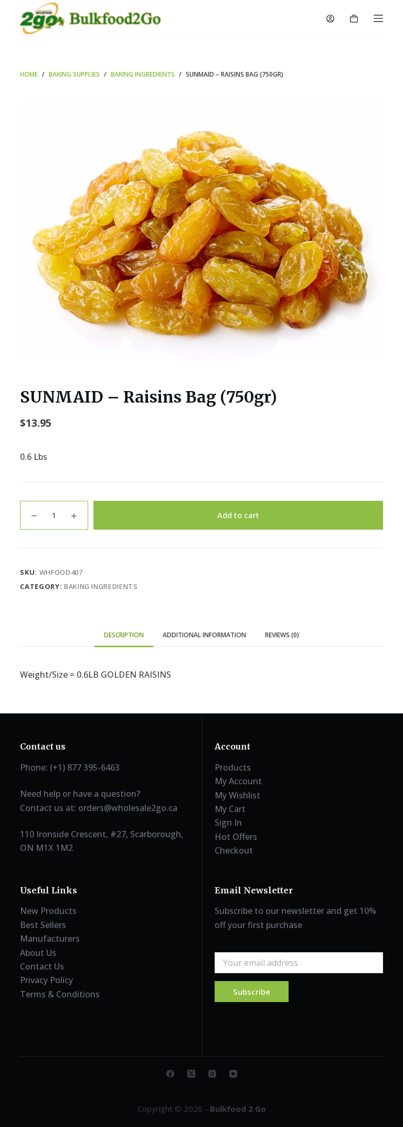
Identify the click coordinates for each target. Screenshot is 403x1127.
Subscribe (251, 991)
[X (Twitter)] (191, 1074)
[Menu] (378, 18)
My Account (238, 781)
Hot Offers (236, 836)
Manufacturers (50, 938)
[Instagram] (212, 1074)
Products (233, 767)
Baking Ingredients (101, 586)
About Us (38, 953)
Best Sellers (43, 925)
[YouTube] (233, 1074)
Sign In (228, 822)
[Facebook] (170, 1074)
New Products (48, 911)
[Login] (330, 19)
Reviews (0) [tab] (282, 634)
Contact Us (42, 966)
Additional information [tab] (204, 634)
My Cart (230, 809)
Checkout (234, 850)
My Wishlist (237, 795)
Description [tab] (124, 634)
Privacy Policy (46, 980)
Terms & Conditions (60, 994)
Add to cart (238, 515)
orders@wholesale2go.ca (127, 808)
